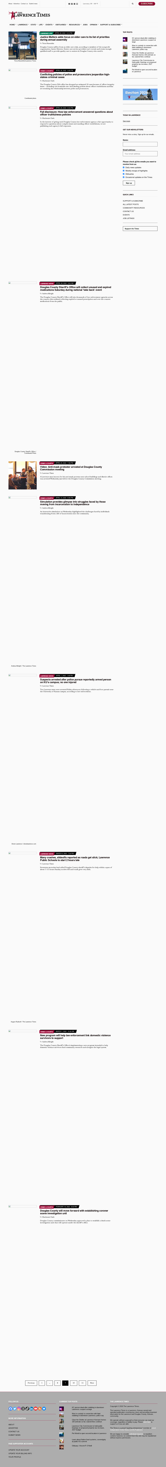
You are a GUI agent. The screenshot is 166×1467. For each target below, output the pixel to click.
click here (147, 1422)
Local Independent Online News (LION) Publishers (133, 1429)
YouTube (77, 4)
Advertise (16, 3)
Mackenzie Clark (48, 81)
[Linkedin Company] (31, 1408)
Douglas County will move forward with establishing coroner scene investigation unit (74, 1212)
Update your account (18, 1450)
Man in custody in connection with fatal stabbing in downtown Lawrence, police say (144, 47)
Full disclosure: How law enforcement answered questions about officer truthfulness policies (76, 113)
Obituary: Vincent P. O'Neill (82, 1446)
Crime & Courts (46, 71)
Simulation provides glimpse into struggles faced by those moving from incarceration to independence (72, 503)
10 (74, 1383)
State (33, 25)
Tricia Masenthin (48, 43)
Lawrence (23, 25)
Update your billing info (20, 1453)
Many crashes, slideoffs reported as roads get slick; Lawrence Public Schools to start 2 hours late (75, 858)
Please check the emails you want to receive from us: (139, 162)
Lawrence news (46, 284)
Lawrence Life (46, 33)
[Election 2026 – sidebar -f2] (140, 94)
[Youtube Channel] (35, 1408)
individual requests (136, 1434)
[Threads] (23, 1408)
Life (41, 25)
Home (12, 25)
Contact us (24, 3)
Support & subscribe (133, 201)
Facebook (69, 4)
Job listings (128, 218)
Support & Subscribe (110, 25)
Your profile (14, 1457)
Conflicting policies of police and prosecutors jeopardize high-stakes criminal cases (75, 75)
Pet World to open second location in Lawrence (144, 70)
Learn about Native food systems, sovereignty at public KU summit (89, 1440)
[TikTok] (27, 1408)
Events (49, 25)
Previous (31, 1383)
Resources (74, 25)
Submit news (33, 3)
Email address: (129, 150)
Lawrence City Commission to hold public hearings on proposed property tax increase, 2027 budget (144, 63)
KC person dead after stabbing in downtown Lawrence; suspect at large (144, 40)
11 (82, 1383)
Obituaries (60, 25)
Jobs (85, 25)
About (10, 3)
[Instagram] (19, 1408)
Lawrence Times (48, 473)
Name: (125, 140)
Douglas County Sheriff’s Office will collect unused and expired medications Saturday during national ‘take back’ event (75, 288)
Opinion (93, 25)
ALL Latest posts (131, 204)
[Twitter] (15, 1408)
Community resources (134, 208)
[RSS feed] (40, 1408)
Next (92, 1383)
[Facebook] (10, 1408)
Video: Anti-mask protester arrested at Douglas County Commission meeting (71, 468)
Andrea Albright (48, 294)
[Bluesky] (44, 1408)
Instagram (74, 4)
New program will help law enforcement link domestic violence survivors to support (75, 1036)
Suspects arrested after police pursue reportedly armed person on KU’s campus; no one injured (75, 681)
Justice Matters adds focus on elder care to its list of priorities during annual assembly (74, 38)
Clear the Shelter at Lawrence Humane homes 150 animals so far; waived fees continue (143, 55)
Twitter (72, 4)
